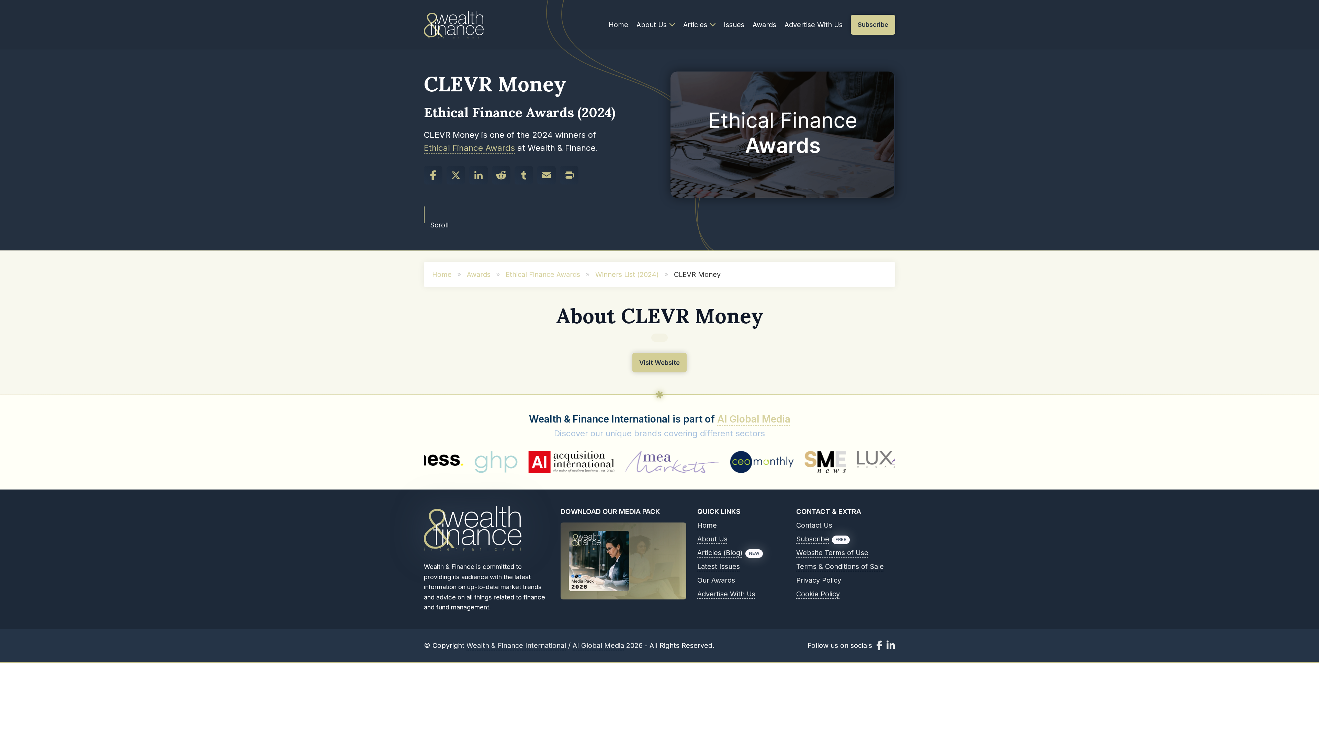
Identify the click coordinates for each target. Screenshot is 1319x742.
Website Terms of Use (832, 553)
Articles (695, 25)
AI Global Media (753, 419)
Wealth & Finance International (516, 645)
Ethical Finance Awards (469, 148)
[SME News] (768, 462)
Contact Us (814, 525)
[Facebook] (433, 175)
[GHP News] (438, 462)
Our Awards (716, 580)
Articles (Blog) (720, 553)
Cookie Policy (818, 594)
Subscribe (812, 539)
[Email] (546, 175)
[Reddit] (501, 175)
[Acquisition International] (514, 462)
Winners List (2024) (627, 274)
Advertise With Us (814, 25)
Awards (764, 25)
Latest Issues (718, 566)
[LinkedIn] (478, 175)
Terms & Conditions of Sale (840, 566)
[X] (456, 175)
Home (618, 25)
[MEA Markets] (615, 462)
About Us (651, 25)
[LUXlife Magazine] (835, 462)
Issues (734, 25)
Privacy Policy (818, 580)
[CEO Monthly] (705, 462)
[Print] (569, 175)
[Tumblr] (524, 175)
